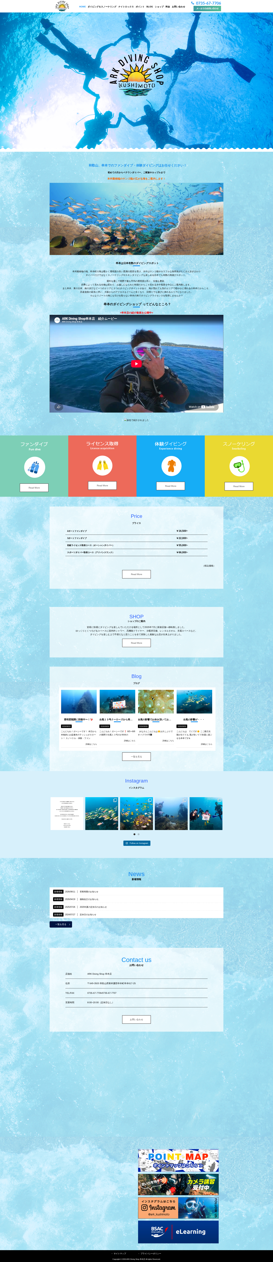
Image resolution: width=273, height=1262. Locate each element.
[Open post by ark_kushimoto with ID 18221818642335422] (67, 813)
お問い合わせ (136, 1019)
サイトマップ (120, 1253)
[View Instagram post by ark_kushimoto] (80, 827)
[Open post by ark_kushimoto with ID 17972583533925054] (101, 813)
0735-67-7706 (208, 3)
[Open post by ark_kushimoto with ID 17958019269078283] (171, 813)
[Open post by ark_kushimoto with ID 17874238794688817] (136, 813)
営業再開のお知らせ (89, 891)
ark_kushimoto (67, 800)
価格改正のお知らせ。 (90, 899)
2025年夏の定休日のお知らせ (93, 907)
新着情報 (58, 891)
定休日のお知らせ (88, 914)
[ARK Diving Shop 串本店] (62, 10)
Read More (34, 487)
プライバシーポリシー (151, 1253)
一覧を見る (136, 756)
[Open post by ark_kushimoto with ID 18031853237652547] (206, 813)
